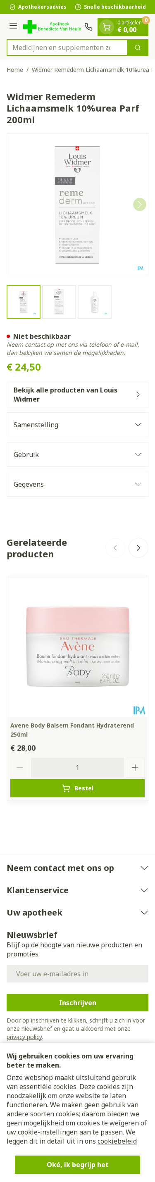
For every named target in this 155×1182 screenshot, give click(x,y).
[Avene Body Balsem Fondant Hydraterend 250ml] (77, 646)
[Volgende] (139, 204)
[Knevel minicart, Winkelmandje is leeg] (106, 26)
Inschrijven (77, 1002)
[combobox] (67, 47)
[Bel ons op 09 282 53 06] (88, 27)
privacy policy (24, 1037)
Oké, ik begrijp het (78, 1164)
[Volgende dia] (138, 548)
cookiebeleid (117, 1141)
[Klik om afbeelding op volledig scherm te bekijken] (77, 204)
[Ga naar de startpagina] (52, 26)
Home (15, 70)
